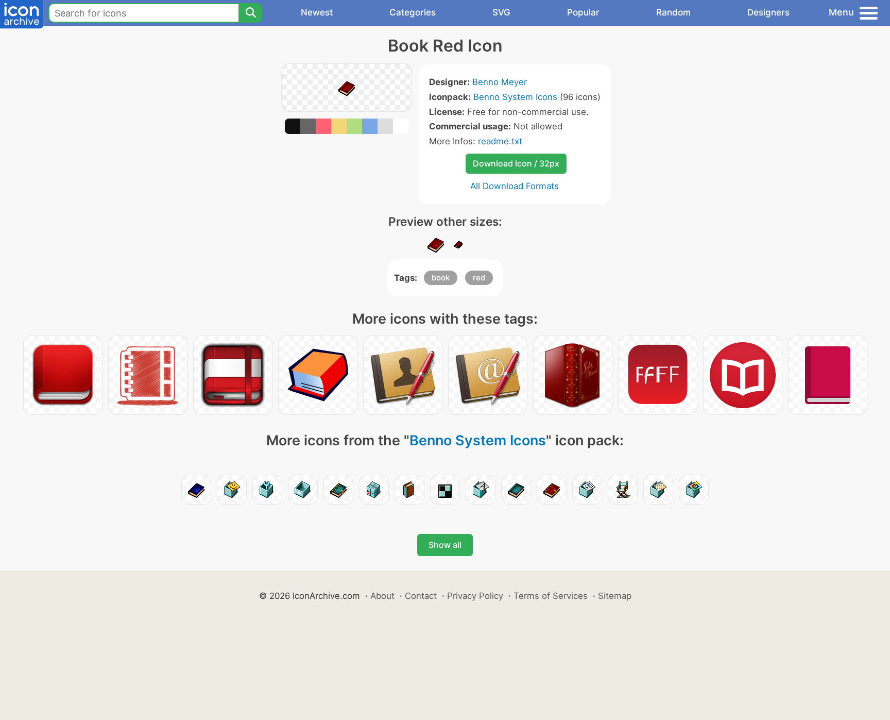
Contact (421, 596)
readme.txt (500, 141)
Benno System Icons (515, 97)
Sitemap (614, 596)
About (382, 596)
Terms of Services (551, 596)
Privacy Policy (475, 596)
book (441, 277)
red (479, 277)
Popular (583, 12)
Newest (317, 12)
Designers (768, 12)
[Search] (250, 13)
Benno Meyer (499, 82)
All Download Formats (514, 186)
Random (673, 12)
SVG (501, 12)
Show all (445, 545)
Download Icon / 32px (516, 163)
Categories (412, 12)
